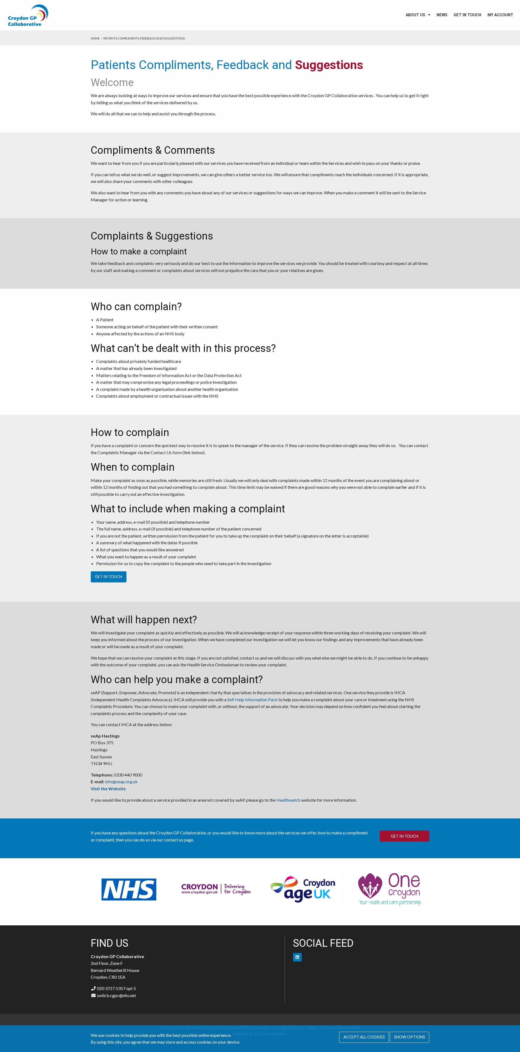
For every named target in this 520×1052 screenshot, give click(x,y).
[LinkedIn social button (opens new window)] (297, 957)
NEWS (442, 15)
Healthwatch (288, 799)
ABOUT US (415, 15)
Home (95, 38)
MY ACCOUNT (500, 15)
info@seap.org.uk (121, 781)
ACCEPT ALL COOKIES (364, 1037)
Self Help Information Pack (252, 699)
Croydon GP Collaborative (34, 15)
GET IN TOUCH (467, 15)
